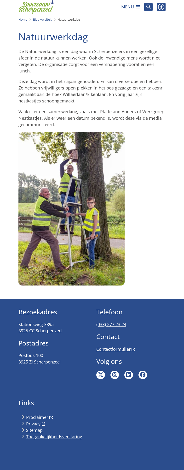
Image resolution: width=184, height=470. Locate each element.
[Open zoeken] (148, 7)
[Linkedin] (128, 375)
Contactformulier (113, 349)
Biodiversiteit (42, 19)
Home (22, 19)
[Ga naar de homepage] (36, 7)
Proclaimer (37, 417)
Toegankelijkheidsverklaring (54, 437)
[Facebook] (142, 375)
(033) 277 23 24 (111, 324)
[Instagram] (114, 375)
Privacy (33, 424)
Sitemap (34, 430)
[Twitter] (100, 375)
